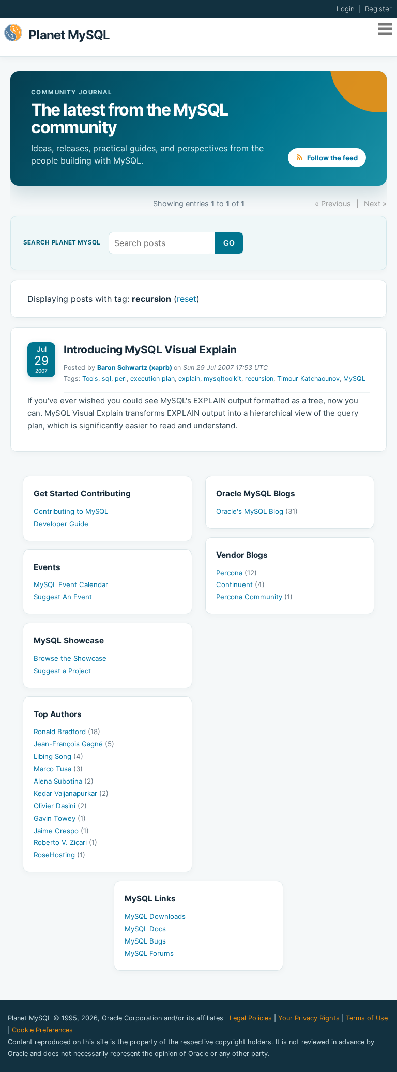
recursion (259, 378)
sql (106, 378)
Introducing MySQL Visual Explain (150, 349)
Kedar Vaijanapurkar (71, 793)
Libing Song (58, 756)
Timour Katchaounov (308, 378)
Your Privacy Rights (309, 1018)
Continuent (240, 584)
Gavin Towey (60, 818)
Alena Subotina (64, 781)
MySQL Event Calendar (71, 584)
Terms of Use (367, 1018)
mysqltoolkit (222, 378)
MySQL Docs (145, 928)
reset (186, 299)
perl (121, 378)
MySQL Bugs (145, 941)
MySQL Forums (149, 953)
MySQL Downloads (155, 916)
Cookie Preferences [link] (42, 1030)
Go (229, 243)
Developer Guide (61, 523)
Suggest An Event (63, 597)
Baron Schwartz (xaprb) (134, 367)
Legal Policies (251, 1018)
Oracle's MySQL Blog (257, 511)
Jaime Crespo (61, 830)
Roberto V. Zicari (65, 842)
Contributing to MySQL (71, 511)
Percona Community (254, 597)
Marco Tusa (58, 769)
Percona (236, 573)
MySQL (354, 378)
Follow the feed (332, 158)
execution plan (152, 378)
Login (346, 9)
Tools (90, 378)
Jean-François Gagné (74, 744)
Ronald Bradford (67, 731)
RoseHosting (59, 855)
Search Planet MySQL (61, 243)
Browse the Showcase (70, 658)
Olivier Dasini (60, 806)
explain (189, 378)
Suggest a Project (62, 671)
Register (378, 9)
